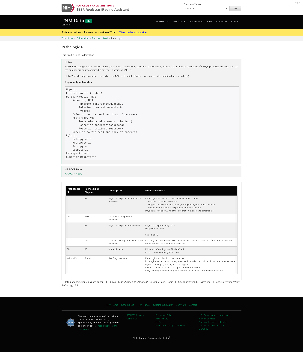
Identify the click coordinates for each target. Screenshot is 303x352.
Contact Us (131, 318)
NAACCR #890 (73, 173)
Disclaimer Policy (163, 315)
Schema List (162, 21)
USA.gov (203, 328)
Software (221, 21)
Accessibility (161, 318)
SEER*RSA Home (135, 315)
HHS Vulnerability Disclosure (170, 325)
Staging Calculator (201, 21)
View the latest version (133, 32)
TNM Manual (179, 21)
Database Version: (193, 4)
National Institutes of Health (213, 322)
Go (235, 8)
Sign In (298, 2)
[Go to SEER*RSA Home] (97, 7)
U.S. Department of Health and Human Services (214, 317)
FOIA (157, 322)
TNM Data (76, 21)
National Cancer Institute (211, 325)
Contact (236, 21)
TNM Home (67, 38)
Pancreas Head (100, 38)
